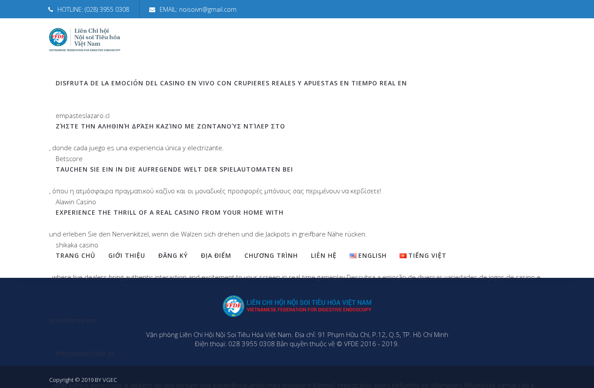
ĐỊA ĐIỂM (216, 255)
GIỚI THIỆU (126, 255)
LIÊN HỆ (324, 255)
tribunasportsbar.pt (85, 352)
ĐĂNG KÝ (173, 255)
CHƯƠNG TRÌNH (271, 255)
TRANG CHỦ (75, 255)
